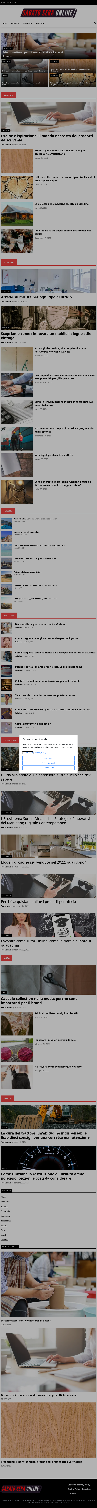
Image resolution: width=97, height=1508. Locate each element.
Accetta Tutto (48, 768)
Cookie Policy (27, 753)
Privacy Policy (40, 753)
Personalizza (48, 758)
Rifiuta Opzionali (48, 763)
